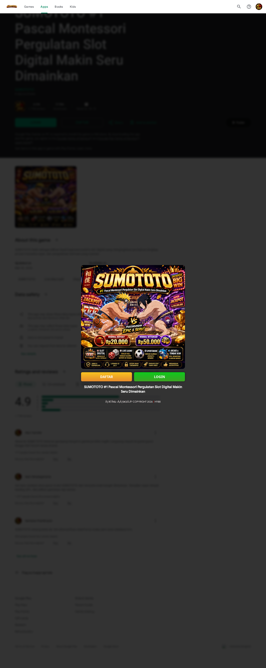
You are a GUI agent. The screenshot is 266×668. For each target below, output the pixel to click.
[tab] (29, 6)
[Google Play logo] (12, 6)
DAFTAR (106, 377)
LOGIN (159, 377)
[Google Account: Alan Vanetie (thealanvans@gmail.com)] (259, 7)
